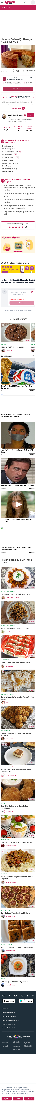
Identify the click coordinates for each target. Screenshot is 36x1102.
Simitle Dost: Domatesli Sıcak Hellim (15, 663)
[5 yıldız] (22, 227)
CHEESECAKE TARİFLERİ (8, 767)
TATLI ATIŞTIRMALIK (7, 694)
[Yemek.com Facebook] (27, 995)
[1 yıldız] (10, 227)
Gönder (21, 303)
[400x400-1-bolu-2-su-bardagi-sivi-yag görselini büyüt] (20, 152)
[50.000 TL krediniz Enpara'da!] (18, 269)
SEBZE (3, 803)
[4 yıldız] (19, 227)
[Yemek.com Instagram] (3, 995)
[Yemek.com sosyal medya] (15, 1036)
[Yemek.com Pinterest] (33, 995)
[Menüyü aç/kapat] (2, 2)
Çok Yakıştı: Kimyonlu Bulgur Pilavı (14, 982)
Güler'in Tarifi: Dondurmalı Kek (13, 347)
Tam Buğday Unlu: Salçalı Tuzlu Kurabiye (17, 947)
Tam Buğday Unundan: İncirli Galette (15, 913)
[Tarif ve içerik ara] (25, 2)
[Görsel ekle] (32, 292)
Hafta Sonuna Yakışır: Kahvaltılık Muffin (16, 842)
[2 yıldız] (13, 227)
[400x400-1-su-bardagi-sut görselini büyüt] (15, 154)
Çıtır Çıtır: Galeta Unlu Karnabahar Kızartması (14, 807)
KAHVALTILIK (5, 660)
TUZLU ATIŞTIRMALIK (8, 591)
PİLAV (3, 979)
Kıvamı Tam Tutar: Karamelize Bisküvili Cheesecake (16, 771)
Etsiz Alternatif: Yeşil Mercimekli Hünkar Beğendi (17, 878)
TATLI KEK (4, 344)
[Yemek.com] (10, 2)
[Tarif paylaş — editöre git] (18, 243)
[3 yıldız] (16, 227)
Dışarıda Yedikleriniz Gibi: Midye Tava (16, 594)
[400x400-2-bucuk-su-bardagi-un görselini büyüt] (17, 157)
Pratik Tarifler (6, 7)
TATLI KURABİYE (6, 730)
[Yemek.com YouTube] (15, 995)
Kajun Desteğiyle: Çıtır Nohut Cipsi (15, 628)
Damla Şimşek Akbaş (15, 115)
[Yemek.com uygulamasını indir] (8, 1001)
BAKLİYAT (4, 874)
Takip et (30, 115)
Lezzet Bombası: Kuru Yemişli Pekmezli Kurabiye (16, 734)
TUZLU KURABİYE (6, 944)
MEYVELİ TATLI (5, 910)
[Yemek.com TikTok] (9, 995)
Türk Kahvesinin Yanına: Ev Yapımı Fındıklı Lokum (17, 698)
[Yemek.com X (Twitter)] (22, 995)
